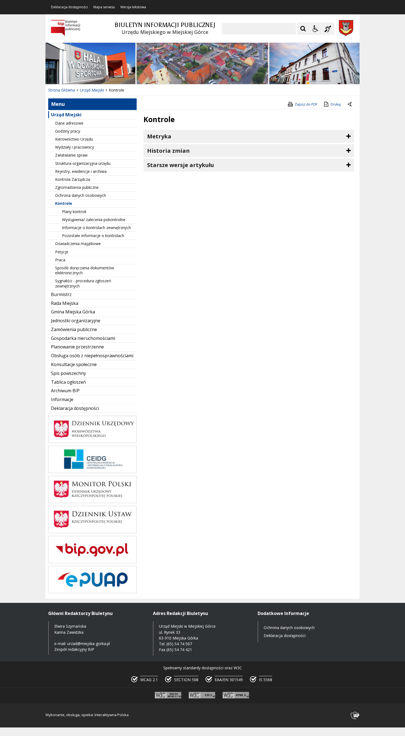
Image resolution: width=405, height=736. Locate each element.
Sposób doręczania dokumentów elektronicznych (84, 270)
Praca (60, 259)
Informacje (62, 399)
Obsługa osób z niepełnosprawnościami (92, 356)
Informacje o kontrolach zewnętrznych (96, 227)
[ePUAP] (92, 591)
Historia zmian (168, 150)
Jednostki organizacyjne (75, 321)
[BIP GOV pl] (92, 561)
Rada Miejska (64, 303)
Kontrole (63, 203)
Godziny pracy (67, 131)
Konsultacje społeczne (74, 364)
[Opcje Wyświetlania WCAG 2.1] (315, 29)
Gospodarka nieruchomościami (83, 338)
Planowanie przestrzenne (77, 347)
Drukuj (336, 104)
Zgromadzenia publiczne (77, 187)
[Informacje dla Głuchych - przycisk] (328, 29)
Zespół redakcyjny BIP (74, 649)
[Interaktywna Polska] (355, 715)
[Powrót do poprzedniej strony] (350, 104)
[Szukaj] (303, 29)
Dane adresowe (69, 123)
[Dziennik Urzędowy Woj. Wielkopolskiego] (92, 441)
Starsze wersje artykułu (180, 165)
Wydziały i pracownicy (74, 147)
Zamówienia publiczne (74, 329)
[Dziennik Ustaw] (92, 531)
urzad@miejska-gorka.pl (88, 643)
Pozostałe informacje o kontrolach (93, 235)
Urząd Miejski (66, 115)
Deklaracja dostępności (69, 7)
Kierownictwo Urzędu (74, 139)
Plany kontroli (74, 211)
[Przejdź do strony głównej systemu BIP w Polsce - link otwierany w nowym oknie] (65, 28)
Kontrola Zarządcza (72, 179)
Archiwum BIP (65, 391)
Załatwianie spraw (71, 155)
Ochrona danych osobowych (80, 195)
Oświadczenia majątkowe (78, 243)
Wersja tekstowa (133, 7)
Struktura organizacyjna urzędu (82, 163)
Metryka (159, 136)
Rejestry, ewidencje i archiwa (81, 171)
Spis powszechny (68, 373)
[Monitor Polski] (92, 501)
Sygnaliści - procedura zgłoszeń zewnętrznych (83, 283)
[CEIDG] (92, 471)
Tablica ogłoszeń (68, 382)
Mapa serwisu (104, 7)
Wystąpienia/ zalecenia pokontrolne (93, 219)
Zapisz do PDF (306, 104)
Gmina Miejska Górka (73, 312)
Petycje (61, 251)
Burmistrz (61, 294)
